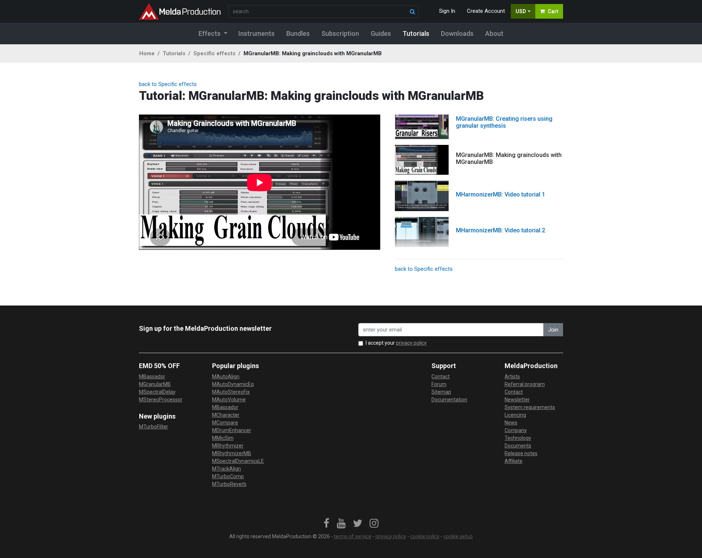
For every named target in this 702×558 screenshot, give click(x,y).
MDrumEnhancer (231, 430)
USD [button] (521, 11)
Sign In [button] (447, 11)
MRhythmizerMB (231, 453)
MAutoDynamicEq (233, 384)
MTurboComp (228, 476)
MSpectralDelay (157, 392)
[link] (326, 523)
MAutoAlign (225, 376)
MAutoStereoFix (231, 392)
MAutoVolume (229, 399)
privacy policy (411, 343)
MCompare (225, 423)
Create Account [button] (486, 11)
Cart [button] (553, 11)
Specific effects (214, 53)
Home (147, 53)
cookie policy (424, 536)
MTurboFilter (153, 427)
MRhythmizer (228, 446)
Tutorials (174, 53)
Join (553, 329)
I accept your (396, 343)
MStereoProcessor (160, 399)
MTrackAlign (226, 469)
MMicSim (223, 438)
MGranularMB (155, 384)
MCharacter (225, 415)
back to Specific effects (168, 84)
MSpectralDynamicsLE (238, 461)
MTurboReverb (229, 484)
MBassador (152, 376)
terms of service (352, 536)
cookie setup (458, 536)
